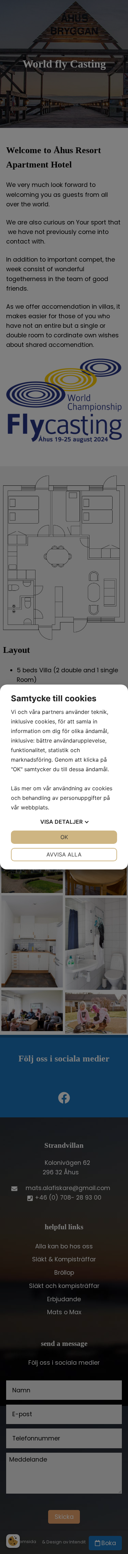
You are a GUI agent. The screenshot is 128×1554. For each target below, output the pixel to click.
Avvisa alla (64, 854)
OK (64, 837)
